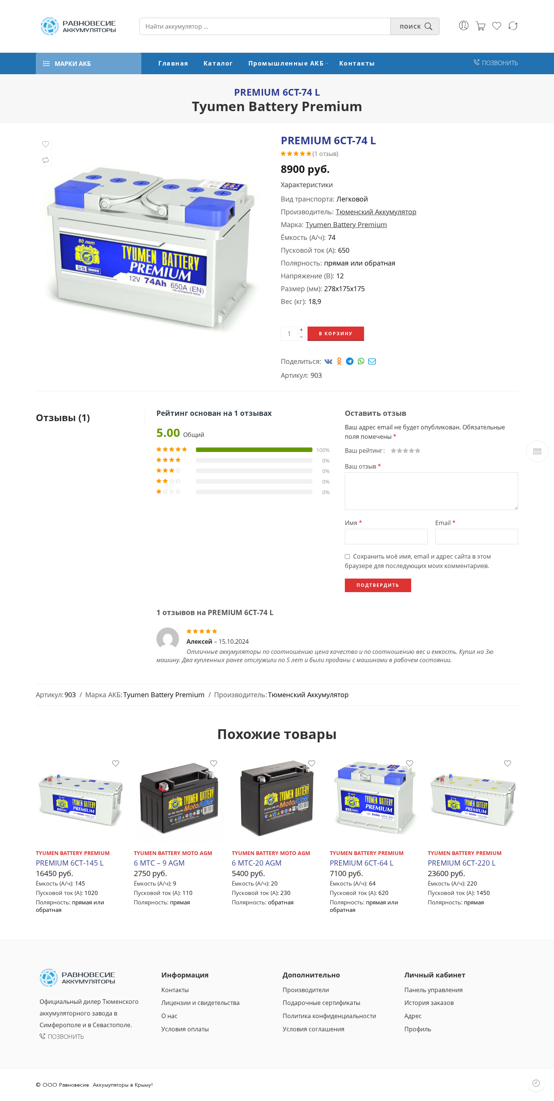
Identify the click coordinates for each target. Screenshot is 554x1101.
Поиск (410, 26)
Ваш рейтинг (364, 451)
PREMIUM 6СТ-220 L (462, 863)
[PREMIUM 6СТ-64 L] (375, 798)
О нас (169, 1016)
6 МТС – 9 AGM (159, 863)
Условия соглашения (313, 1029)
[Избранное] (46, 144)
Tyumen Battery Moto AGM (173, 853)
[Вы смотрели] (536, 1083)
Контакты (357, 63)
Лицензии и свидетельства (200, 1003)
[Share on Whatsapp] (362, 361)
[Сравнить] (46, 160)
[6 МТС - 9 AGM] (179, 798)
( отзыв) (325, 154)
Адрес (413, 1016)
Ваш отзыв (363, 466)
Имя (353, 523)
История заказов (429, 1003)
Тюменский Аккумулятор (376, 211)
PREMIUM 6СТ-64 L (361, 863)
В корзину (336, 333)
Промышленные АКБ (286, 63)
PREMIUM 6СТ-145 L (70, 863)
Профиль (417, 1029)
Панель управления (433, 990)
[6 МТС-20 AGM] (277, 798)
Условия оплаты (185, 1029)
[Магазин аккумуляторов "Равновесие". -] (78, 26)
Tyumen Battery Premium (277, 106)
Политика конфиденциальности (329, 1016)
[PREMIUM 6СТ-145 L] (81, 798)
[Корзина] (480, 26)
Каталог (218, 63)
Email (445, 523)
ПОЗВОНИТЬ (500, 63)
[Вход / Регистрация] (464, 25)
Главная (173, 63)
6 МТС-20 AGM (257, 863)
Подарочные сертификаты (321, 1003)
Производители (306, 990)
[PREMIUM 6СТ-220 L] (473, 798)
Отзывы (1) (63, 417)
